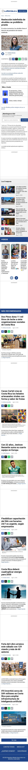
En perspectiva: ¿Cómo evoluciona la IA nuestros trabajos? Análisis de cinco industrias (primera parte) (16, 93)
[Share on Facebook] (13, 59)
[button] (22, 11)
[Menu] (3, 11)
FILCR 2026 (5, 679)
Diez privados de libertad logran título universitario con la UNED (21, 211)
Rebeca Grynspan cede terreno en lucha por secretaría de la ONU (22, 221)
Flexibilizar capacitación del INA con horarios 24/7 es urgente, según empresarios (13, 522)
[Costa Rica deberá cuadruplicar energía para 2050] (13, 591)
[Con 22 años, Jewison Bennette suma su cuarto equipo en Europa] (13, 467)
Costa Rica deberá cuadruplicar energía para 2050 (11, 572)
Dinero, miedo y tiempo (15, 100)
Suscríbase (22, 751)
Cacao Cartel (4, 432)
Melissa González (7, 327)
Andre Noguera (6, 453)
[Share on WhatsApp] (19, 59)
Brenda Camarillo (6, 704)
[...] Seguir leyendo (5, 357)
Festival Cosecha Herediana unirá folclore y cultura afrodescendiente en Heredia (21, 201)
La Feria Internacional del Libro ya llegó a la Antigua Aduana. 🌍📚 (15, 264)
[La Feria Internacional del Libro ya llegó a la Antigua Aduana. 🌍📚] (15, 251)
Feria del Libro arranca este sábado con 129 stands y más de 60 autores (12, 648)
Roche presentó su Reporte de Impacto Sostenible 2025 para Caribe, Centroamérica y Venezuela (5, 267)
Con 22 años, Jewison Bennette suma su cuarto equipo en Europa (13, 447)
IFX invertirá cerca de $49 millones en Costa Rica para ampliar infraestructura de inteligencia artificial (12, 696)
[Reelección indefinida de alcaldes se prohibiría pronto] (14, 42)
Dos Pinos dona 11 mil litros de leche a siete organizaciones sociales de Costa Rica (13, 320)
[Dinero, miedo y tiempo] (5, 100)
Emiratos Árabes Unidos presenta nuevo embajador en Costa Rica (21, 230)
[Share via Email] (22, 59)
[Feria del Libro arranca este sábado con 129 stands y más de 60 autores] (13, 669)
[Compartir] (26, 59)
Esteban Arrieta (11, 52)
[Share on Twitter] (16, 59)
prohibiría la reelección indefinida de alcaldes (14, 68)
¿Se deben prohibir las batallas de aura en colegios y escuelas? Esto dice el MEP (21, 190)
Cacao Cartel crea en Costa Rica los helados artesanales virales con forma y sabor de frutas (13, 395)
